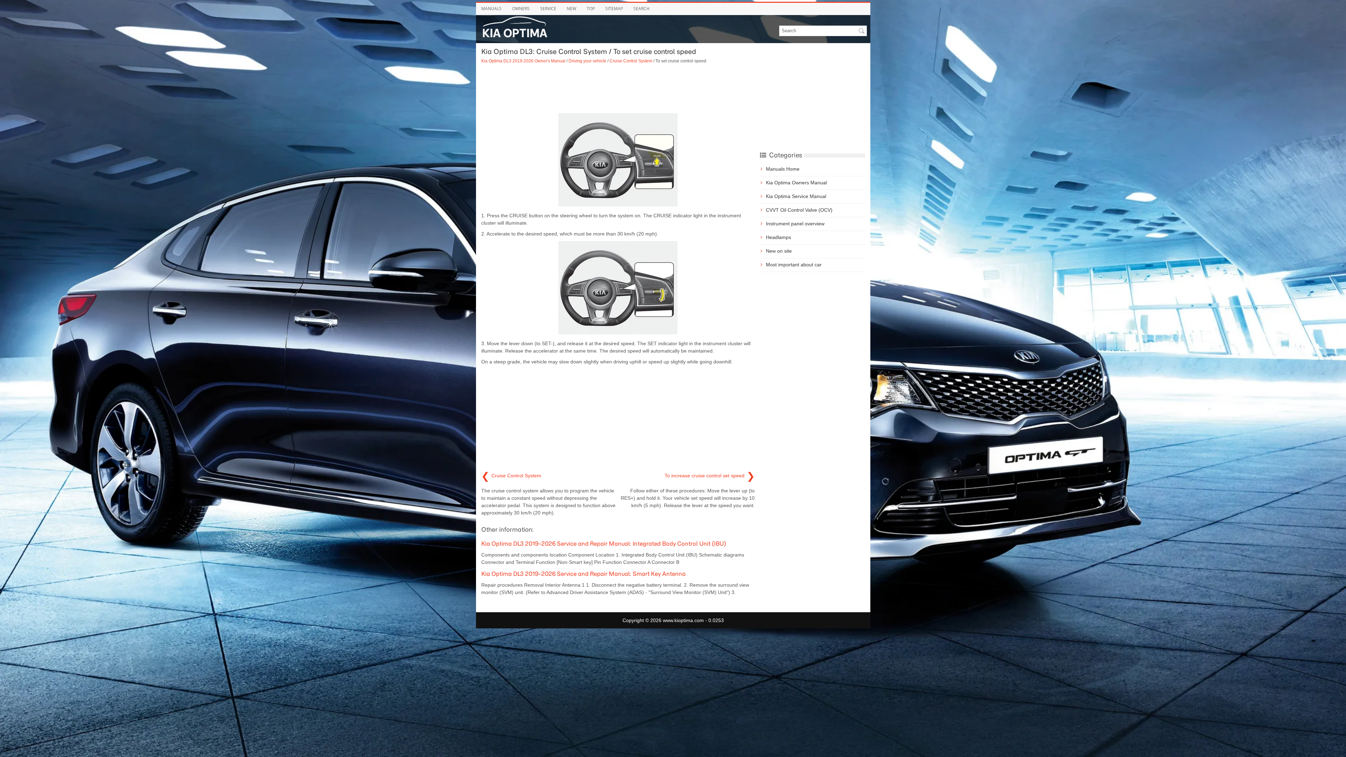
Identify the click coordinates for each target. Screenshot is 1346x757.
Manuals (491, 9)
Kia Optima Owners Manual (796, 182)
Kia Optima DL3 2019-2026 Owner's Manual (523, 61)
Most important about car (794, 264)
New (571, 9)
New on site (779, 251)
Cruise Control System (631, 61)
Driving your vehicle (587, 61)
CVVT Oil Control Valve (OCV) (799, 210)
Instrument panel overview (795, 223)
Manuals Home (783, 169)
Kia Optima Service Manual (796, 196)
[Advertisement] (618, 89)
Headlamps (778, 237)
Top (591, 9)
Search (641, 9)
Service (548, 9)
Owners (521, 9)
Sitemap (614, 9)
